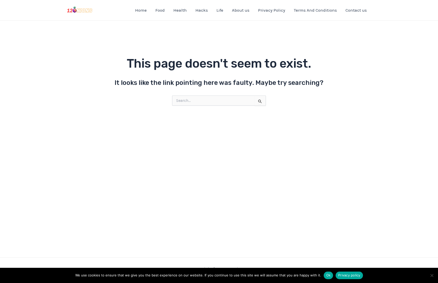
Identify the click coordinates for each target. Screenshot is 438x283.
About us (240, 10)
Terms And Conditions (315, 10)
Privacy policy (349, 275)
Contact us (356, 10)
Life (219, 10)
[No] (431, 275)
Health (180, 10)
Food (160, 10)
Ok (328, 275)
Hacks (201, 10)
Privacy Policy (271, 10)
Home (141, 10)
